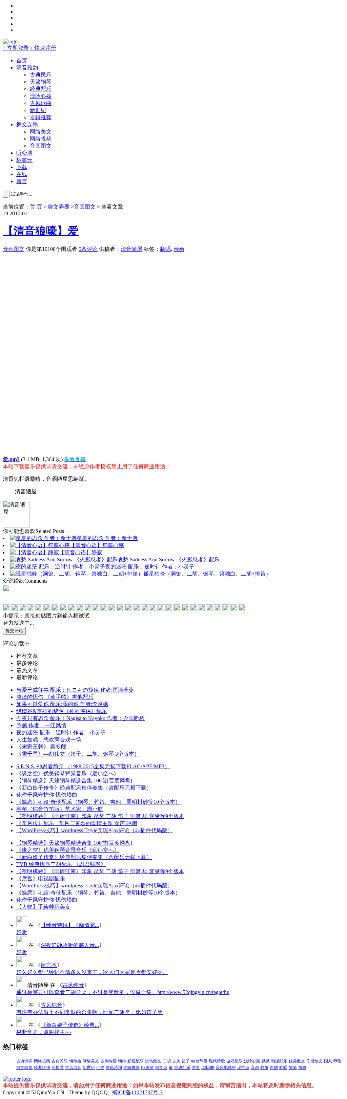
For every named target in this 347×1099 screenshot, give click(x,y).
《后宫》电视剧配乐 (40, 878)
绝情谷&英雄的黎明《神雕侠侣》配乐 (61, 711)
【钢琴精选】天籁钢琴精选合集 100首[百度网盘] (74, 780)
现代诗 (243, 1067)
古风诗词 (114, 1067)
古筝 (196, 1067)
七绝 (100, 1067)
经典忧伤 (42, 1067)
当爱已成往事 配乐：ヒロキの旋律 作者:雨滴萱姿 (75, 690)
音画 (179, 249)
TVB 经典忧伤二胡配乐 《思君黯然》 (61, 864)
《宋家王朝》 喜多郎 (41, 747)
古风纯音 (73, 985)
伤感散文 (314, 1061)
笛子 (186, 1061)
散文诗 (161, 1067)
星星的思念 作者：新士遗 (107, 538)
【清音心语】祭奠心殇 (97, 545)
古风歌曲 (41, 103)
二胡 (167, 1061)
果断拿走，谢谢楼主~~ (43, 1032)
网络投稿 (41, 139)
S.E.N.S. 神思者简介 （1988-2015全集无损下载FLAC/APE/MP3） (93, 766)
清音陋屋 (131, 249)
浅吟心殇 (41, 96)
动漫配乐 (279, 1061)
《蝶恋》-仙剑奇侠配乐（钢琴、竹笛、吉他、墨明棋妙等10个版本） (98, 802)
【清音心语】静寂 (80, 552)
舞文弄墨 (27, 124)
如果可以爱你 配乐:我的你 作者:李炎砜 (62, 704)
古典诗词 (24, 1061)
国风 (328, 1061)
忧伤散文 (153, 1061)
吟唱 (283, 1067)
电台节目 (199, 1061)
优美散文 (297, 1061)
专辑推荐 (41, 117)
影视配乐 (135, 1061)
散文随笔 (24, 1067)
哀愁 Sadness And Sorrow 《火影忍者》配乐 (169, 559)
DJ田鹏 (207, 1067)
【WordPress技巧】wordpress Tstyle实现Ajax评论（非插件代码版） (94, 830)
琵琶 (266, 1061)
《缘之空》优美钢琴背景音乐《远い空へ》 (67, 773)
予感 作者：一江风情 (41, 725)
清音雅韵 (27, 67)
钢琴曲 (75, 1061)
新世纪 (38, 110)
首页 (21, 60)
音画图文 (41, 146)
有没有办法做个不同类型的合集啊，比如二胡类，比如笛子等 (89, 1012)
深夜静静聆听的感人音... (70, 945)
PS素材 (147, 1067)
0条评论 (88, 249)
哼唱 (337, 1061)
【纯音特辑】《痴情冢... (70, 925)
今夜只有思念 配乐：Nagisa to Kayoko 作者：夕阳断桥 (80, 718)
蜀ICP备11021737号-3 (137, 1092)
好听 (21, 932)
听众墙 (24, 153)
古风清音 (73, 1067)
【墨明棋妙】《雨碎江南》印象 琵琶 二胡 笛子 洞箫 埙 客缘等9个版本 (100, 816)
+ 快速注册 (43, 48)
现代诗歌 (217, 1061)
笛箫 (302, 1067)
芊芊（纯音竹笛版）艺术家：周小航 (59, 809)
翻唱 (165, 249)
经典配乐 (41, 89)
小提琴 (58, 1067)
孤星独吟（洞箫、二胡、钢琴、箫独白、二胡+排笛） (207, 574)
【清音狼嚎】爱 (41, 231)
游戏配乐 (234, 1061)
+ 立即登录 (16, 48)
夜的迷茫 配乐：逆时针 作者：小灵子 (150, 566)
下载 (21, 167)
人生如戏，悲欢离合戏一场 (48, 739)
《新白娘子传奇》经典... (70, 1025)
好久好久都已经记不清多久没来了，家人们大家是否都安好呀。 (92, 972)
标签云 (24, 160)
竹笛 (264, 1067)
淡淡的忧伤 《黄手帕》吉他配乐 (55, 697)
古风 (176, 1061)
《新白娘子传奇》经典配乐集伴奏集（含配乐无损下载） (84, 788)
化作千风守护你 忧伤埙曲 (46, 795)
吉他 (274, 1067)
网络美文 (41, 131)
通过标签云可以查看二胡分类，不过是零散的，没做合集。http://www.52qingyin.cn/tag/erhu (122, 992)
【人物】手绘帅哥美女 (43, 907)
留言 (21, 181)
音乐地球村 (226, 1067)
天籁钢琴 (41, 82)
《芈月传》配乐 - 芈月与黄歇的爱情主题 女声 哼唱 (76, 823)
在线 (21, 174)
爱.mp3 (11, 459)
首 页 (36, 207)
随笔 (293, 1067)
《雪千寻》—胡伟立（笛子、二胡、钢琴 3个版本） (78, 754)
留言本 (49, 965)
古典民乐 (41, 75)
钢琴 (122, 1061)
